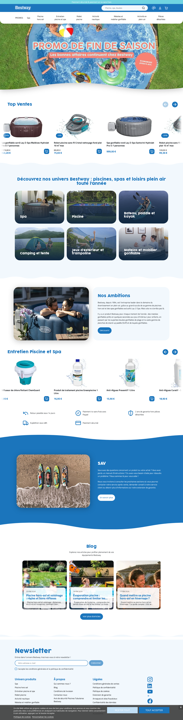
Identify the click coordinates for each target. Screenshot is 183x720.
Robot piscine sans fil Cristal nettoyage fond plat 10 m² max (78, 144)
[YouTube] (150, 691)
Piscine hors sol (21, 687)
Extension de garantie (102, 694)
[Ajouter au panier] (46, 151)
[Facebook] (150, 700)
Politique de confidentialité (104, 687)
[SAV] (154, 8)
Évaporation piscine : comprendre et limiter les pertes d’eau (89, 597)
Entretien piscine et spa (25, 691)
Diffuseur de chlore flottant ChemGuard (20, 390)
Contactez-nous (60, 694)
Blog (56, 687)
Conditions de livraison (63, 691)
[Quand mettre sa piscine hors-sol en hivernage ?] (138, 585)
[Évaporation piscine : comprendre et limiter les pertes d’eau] (91, 585)
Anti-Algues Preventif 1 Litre (121, 390)
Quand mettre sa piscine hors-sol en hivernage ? (135, 597)
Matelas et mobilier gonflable (27, 702)
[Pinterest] (150, 696)
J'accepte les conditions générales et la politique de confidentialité (45, 668)
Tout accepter (154, 710)
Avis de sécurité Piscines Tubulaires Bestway (69, 700)
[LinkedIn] (150, 685)
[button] (166, 8)
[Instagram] (150, 679)
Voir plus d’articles (91, 617)
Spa (16, 683)
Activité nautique (22, 698)
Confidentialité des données (104, 702)
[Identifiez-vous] (160, 8)
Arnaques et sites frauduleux (105, 698)
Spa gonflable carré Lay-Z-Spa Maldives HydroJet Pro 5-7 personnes (25, 144)
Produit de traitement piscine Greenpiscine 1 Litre (76, 392)
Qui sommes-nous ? (62, 683)
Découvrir (104, 330)
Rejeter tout (122, 710)
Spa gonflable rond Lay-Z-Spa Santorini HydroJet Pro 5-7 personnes (130, 144)
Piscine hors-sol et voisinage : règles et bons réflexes (44, 597)
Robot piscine (20, 694)
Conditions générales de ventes (106, 683)
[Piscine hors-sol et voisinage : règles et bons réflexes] (44, 585)
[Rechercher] (143, 8)
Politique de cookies (101, 691)
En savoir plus (106, 498)
